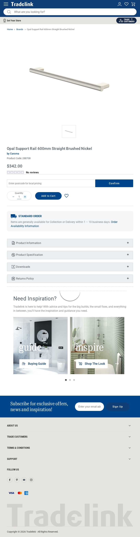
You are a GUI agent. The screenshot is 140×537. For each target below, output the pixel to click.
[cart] (133, 4)
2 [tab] (70, 380)
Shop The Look (95, 363)
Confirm (114, 183)
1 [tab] (66, 380)
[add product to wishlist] (66, 196)
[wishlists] (126, 4)
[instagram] (31, 480)
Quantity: (19, 193)
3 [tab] (74, 380)
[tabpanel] (40, 345)
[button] (69, 131)
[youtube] (24, 480)
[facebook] (9, 480)
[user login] (119, 4)
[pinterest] (17, 480)
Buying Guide (37, 363)
